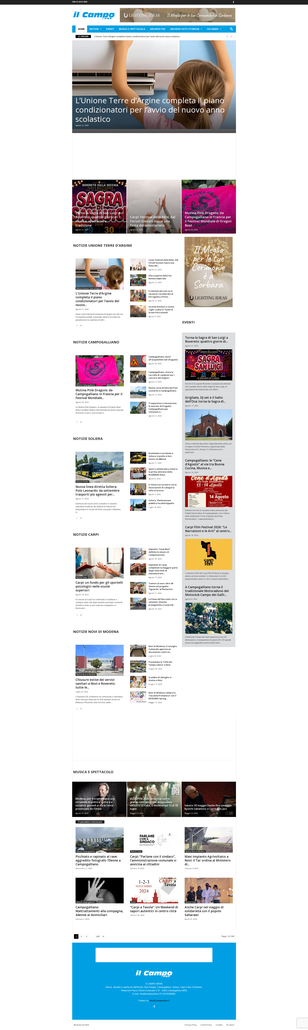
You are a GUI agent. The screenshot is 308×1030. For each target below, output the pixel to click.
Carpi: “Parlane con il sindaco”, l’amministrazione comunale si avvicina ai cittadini (153, 860)
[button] (231, 29)
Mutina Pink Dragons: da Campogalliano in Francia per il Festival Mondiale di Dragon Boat (208, 219)
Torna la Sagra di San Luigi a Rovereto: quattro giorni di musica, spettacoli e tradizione (97, 219)
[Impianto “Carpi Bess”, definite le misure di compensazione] (138, 554)
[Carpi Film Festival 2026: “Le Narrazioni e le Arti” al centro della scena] (208, 554)
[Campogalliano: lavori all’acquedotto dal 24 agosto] (138, 361)
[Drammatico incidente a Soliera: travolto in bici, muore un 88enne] (138, 458)
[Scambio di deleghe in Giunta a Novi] (138, 682)
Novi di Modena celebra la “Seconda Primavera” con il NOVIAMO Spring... (162, 695)
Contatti (219, 1025)
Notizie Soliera (82, 481)
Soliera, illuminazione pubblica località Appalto (161, 502)
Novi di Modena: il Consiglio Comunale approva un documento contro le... (163, 649)
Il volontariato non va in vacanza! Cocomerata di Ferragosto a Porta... (161, 294)
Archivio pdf (157, 28)
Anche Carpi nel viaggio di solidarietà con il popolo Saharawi (204, 911)
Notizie (94, 28)
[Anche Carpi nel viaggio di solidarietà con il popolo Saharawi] (209, 890)
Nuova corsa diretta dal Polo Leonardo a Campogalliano (163, 389)
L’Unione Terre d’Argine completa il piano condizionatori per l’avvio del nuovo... (97, 299)
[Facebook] (233, 2)
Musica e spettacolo (132, 28)
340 (97, 936)
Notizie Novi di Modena (86, 674)
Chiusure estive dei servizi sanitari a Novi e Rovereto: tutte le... (95, 683)
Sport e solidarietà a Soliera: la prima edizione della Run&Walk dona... (163, 471)
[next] (231, 36)
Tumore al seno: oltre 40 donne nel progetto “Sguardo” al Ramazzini (161, 586)
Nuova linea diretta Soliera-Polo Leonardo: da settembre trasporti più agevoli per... (98, 490)
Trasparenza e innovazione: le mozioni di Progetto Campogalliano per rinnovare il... (163, 407)
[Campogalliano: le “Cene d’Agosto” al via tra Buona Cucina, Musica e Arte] (208, 491)
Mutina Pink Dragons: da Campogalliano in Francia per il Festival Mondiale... (99, 394)
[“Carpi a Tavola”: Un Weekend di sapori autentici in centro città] (154, 890)
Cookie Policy (206, 1025)
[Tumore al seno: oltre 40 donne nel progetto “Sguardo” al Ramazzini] (138, 588)
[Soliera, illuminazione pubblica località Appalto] (138, 505)
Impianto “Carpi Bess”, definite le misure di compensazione (160, 552)
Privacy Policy (191, 1025)
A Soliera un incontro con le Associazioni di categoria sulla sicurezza (163, 487)
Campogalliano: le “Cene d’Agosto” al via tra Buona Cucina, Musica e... (204, 464)
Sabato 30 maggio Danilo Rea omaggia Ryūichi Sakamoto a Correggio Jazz (207, 807)
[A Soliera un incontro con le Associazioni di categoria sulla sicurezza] (138, 489)
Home (81, 28)
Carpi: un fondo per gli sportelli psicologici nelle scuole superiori (99, 586)
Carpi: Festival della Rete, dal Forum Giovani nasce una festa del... (163, 262)
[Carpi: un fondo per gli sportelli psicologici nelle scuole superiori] (100, 563)
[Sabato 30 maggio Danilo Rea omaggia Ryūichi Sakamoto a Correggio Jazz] (208, 799)
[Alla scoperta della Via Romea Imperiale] (138, 280)
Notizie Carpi (81, 577)
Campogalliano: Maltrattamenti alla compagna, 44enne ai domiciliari (99, 911)
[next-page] (81, 325)
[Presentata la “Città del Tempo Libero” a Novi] (138, 666)
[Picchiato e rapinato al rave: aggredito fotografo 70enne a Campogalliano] (100, 840)
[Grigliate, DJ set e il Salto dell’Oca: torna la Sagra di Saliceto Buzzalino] (208, 424)
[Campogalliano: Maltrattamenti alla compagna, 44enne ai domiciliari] (100, 890)
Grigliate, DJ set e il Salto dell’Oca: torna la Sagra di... (205, 399)
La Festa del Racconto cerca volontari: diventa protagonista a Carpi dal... (163, 602)
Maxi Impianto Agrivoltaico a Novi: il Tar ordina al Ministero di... (208, 860)
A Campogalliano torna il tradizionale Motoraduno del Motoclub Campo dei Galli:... (207, 591)
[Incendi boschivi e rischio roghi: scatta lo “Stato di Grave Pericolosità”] (138, 311)
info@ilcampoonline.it (160, 1000)
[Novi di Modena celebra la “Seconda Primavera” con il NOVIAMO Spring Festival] (138, 697)
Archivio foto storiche (184, 28)
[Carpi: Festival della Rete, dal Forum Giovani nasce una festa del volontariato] (154, 211)
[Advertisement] (154, 156)
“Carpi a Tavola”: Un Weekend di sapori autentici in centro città (154, 909)
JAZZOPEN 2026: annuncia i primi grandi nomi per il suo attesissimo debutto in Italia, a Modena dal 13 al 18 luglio (154, 804)
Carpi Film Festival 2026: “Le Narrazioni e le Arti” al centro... (208, 529)
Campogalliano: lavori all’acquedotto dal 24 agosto (163, 358)
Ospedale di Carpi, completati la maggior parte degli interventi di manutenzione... (163, 569)
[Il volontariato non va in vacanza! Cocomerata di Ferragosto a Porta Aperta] (138, 296)
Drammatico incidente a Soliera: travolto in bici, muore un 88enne (161, 456)
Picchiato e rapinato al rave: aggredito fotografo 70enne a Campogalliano (98, 860)
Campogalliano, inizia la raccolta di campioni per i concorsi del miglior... (162, 375)
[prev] (227, 36)
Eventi (110, 28)
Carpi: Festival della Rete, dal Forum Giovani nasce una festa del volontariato (152, 221)
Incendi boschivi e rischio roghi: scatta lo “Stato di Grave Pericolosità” (161, 309)
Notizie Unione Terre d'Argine (88, 288)
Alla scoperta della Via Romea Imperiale (160, 277)
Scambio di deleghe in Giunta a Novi (160, 679)
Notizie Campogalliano (85, 385)
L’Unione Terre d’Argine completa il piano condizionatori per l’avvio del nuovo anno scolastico (137, 36)
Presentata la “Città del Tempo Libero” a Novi (160, 663)
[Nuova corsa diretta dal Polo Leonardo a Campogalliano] (138, 392)
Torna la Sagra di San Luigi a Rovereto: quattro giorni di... (206, 340)
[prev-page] (77, 325)
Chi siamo (212, 28)
